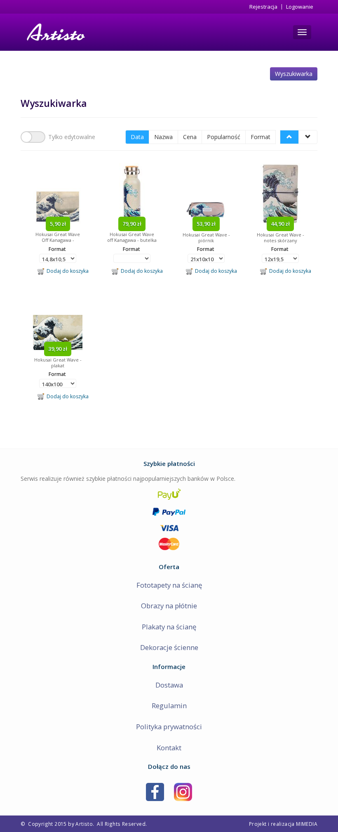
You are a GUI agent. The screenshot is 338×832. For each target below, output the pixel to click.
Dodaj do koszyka (66, 270)
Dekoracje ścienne (169, 647)
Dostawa (169, 685)
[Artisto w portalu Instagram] (183, 791)
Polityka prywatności (169, 726)
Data (137, 137)
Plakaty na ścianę (169, 626)
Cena (190, 137)
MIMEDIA (306, 823)
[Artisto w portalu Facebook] (155, 791)
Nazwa (163, 137)
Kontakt (169, 747)
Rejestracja (263, 6)
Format (260, 137)
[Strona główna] (55, 32)
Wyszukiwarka (293, 74)
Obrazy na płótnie (169, 605)
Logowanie (299, 6)
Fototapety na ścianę (169, 585)
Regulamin (169, 705)
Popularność (223, 137)
